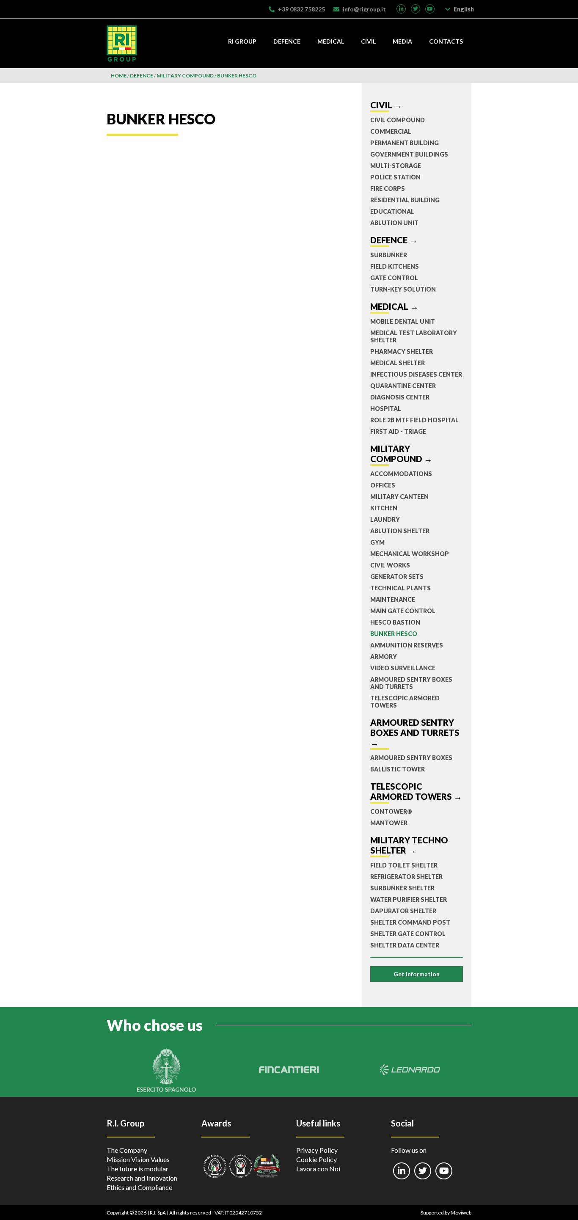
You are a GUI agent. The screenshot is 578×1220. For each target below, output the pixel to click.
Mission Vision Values (138, 1159)
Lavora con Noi (318, 1169)
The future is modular (137, 1169)
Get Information (417, 974)
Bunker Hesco (236, 75)
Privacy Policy (317, 1150)
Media (402, 41)
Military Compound (185, 75)
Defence (286, 41)
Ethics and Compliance (139, 1187)
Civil (368, 41)
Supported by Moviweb (446, 1212)
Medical (330, 41)
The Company (127, 1150)
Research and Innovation (142, 1178)
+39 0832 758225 (301, 9)
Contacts (446, 41)
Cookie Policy (316, 1159)
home (119, 75)
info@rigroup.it (364, 9)
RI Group (242, 41)
